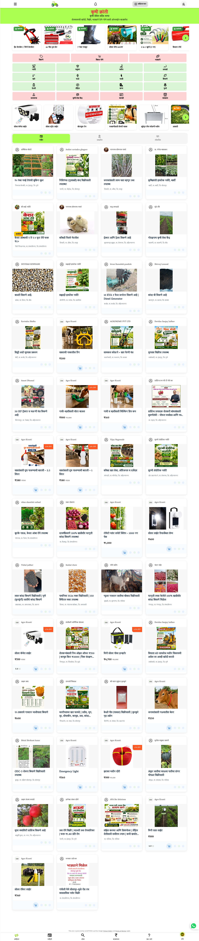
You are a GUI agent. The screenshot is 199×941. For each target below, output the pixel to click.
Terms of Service (120, 931)
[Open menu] (15, 4)
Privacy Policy (107, 931)
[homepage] (54, 4)
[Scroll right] (185, 37)
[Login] (183, 4)
